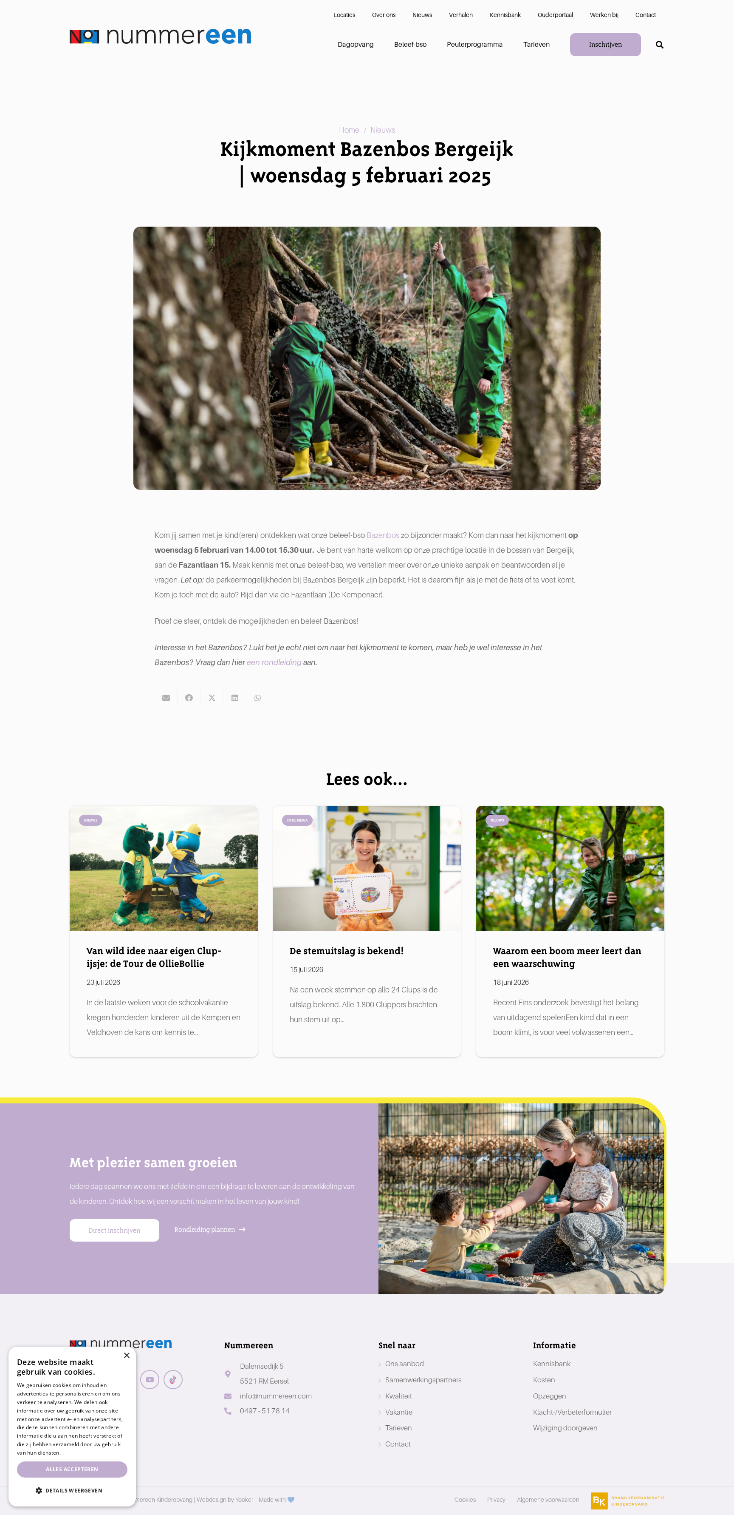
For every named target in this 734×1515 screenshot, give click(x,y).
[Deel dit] (189, 697)
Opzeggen (549, 1396)
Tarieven (398, 1428)
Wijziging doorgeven (565, 1428)
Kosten (544, 1380)
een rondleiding (274, 662)
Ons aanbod (404, 1364)
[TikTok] (173, 1379)
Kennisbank (551, 1364)
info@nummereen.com (276, 1396)
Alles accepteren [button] (72, 1469)
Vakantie (398, 1412)
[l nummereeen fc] (160, 36)
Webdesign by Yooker (225, 1499)
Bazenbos (384, 535)
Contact (398, 1444)
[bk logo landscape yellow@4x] (627, 1500)
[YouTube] (149, 1379)
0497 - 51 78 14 (265, 1411)
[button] (659, 44)
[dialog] (72, 1426)
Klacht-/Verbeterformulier (572, 1412)
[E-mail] (166, 697)
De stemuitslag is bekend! (347, 951)
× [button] (126, 1356)
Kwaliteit (398, 1396)
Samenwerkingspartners (423, 1380)
